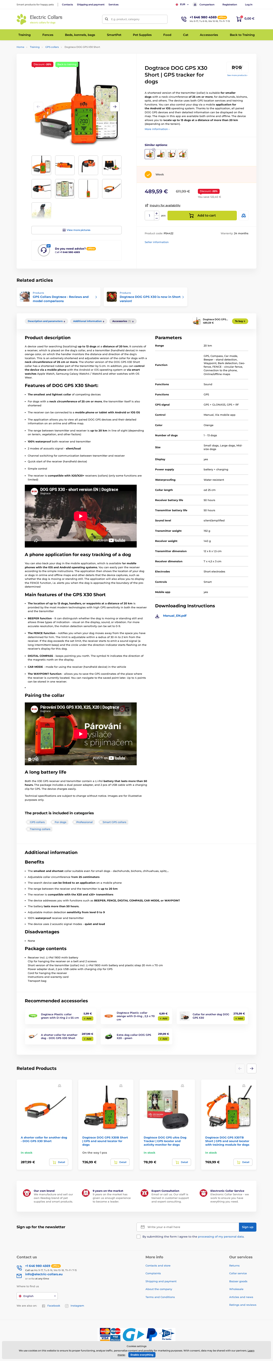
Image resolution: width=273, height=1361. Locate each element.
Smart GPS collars (114, 822)
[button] (115, 106)
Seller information (157, 242)
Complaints (153, 1273)
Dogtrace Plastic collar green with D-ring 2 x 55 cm (60, 1016)
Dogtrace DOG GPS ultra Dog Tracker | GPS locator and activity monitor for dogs (165, 1141)
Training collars (40, 829)
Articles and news (241, 1297)
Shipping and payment (91, 4)
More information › (157, 129)
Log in (248, 4)
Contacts (67, 4)
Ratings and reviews (242, 1304)
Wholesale (236, 1289)
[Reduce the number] (156, 218)
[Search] (106, 19)
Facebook (53, 1305)
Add (89, 1018)
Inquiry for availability (165, 205)
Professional (84, 822)
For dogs (60, 822)
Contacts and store (157, 1265)
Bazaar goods (238, 1281)
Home (20, 46)
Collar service (238, 1273)
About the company (158, 1289)
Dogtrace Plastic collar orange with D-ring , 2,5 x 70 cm (136, 1016)
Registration (229, 4)
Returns (234, 1265)
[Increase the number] (156, 213)
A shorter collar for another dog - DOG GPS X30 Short (59, 1036)
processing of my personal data (221, 1236)
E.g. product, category (125, 19)
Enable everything (142, 1354)
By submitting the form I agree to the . (193, 1236)
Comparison (206, 4)
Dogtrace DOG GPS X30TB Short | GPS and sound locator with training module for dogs (227, 1141)
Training (35, 46)
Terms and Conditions (160, 1297)
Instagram (77, 1305)
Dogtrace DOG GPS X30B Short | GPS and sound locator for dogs (105, 1141)
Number (149, 215)
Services (114, 4)
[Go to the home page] (40, 19)
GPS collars (52, 46)
